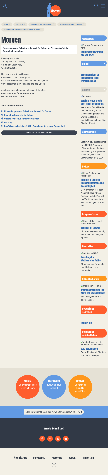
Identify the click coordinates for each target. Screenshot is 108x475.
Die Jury (8, 122)
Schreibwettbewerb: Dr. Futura (71, 24)
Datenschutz (39, 457)
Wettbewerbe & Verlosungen (41, 24)
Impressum (88, 457)
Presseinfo (57, 457)
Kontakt (72, 457)
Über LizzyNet (20, 457)
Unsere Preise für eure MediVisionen (21, 118)
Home (6, 24)
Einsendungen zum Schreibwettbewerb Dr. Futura (22, 30)
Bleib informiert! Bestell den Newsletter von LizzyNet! (50, 412)
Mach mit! (19, 24)
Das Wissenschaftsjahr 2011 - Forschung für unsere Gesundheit (34, 126)
